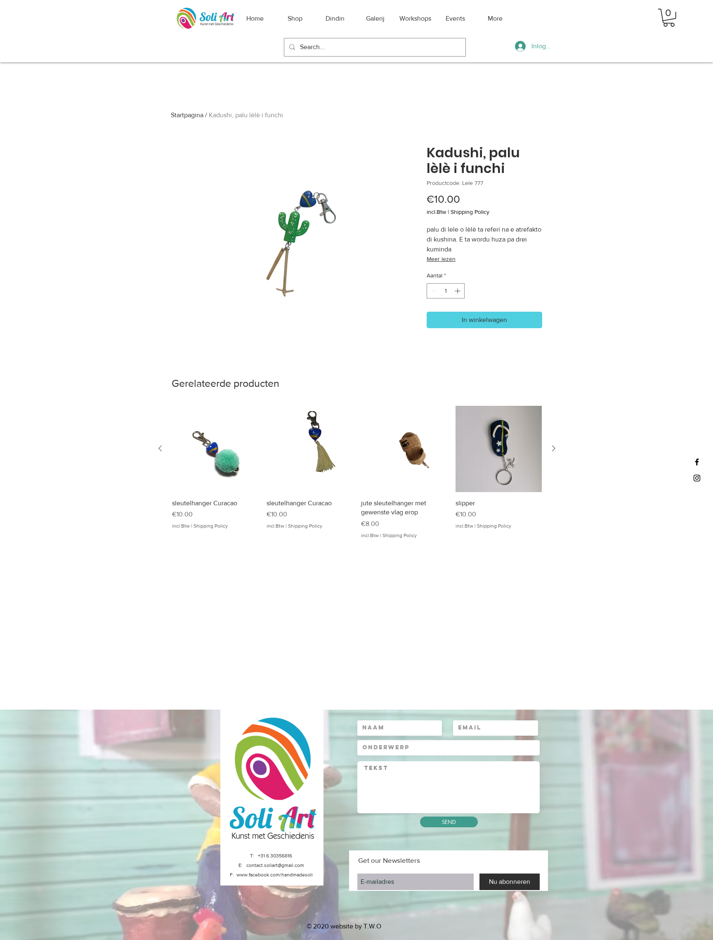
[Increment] (458, 291)
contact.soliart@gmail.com (275, 865)
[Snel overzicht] (215, 449)
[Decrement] (433, 291)
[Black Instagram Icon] (696, 478)
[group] (357, 472)
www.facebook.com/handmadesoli (274, 875)
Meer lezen (441, 259)
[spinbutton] (445, 291)
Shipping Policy (470, 211)
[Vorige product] (160, 448)
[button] (669, 18)
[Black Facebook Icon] (696, 461)
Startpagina (187, 114)
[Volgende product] (554, 448)
